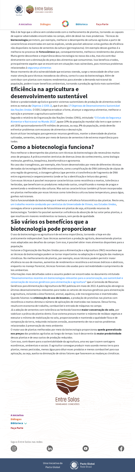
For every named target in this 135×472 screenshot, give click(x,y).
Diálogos (45, 24)
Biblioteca (82, 24)
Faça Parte (102, 24)
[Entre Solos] (32, 10)
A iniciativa (25, 24)
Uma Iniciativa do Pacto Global (53, 465)
